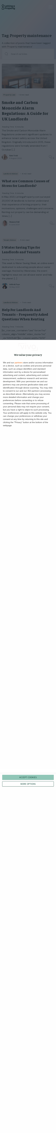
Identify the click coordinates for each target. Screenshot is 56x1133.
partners (19, 362)
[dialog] (28, 736)
